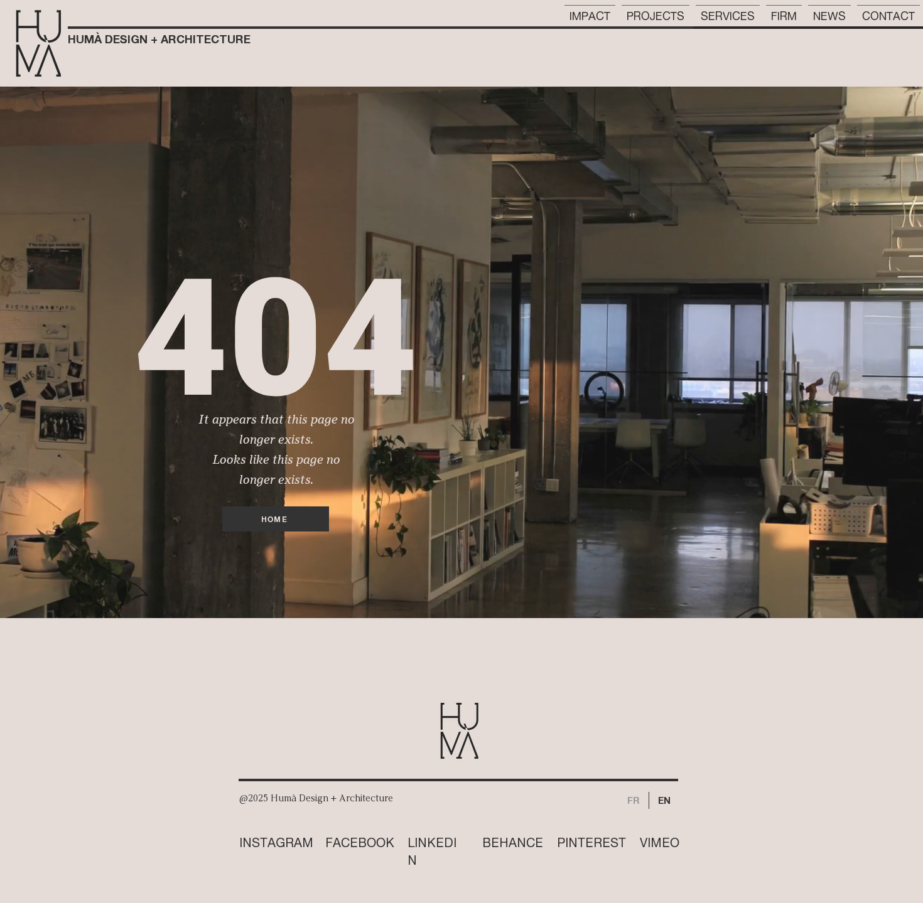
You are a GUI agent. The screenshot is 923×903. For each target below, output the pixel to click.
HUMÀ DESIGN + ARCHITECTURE (159, 39)
